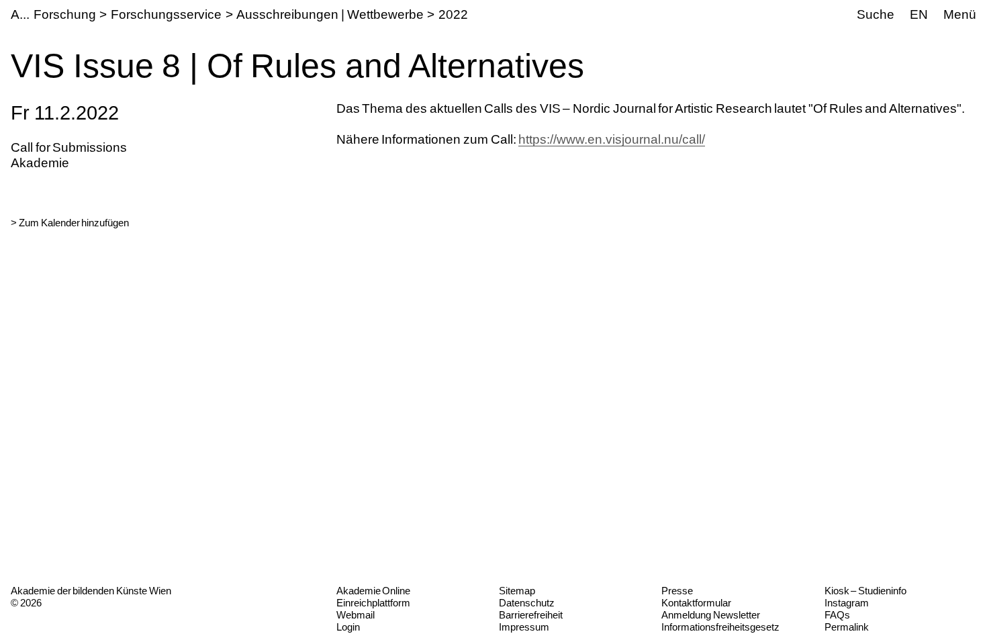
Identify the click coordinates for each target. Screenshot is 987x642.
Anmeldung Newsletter (710, 615)
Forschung (65, 14)
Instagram (847, 602)
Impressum (524, 627)
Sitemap (517, 590)
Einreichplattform (373, 602)
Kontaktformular (696, 602)
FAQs (837, 615)
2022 (453, 14)
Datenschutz (527, 602)
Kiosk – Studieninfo (865, 590)
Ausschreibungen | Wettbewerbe (329, 14)
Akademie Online (373, 590)
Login (348, 627)
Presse (677, 590)
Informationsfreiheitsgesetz (720, 627)
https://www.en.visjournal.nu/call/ (611, 139)
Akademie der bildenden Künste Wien (91, 590)
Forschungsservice (166, 14)
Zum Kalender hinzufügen (74, 222)
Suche (875, 14)
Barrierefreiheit (531, 615)
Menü (959, 14)
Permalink (847, 627)
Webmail (355, 615)
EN (919, 14)
